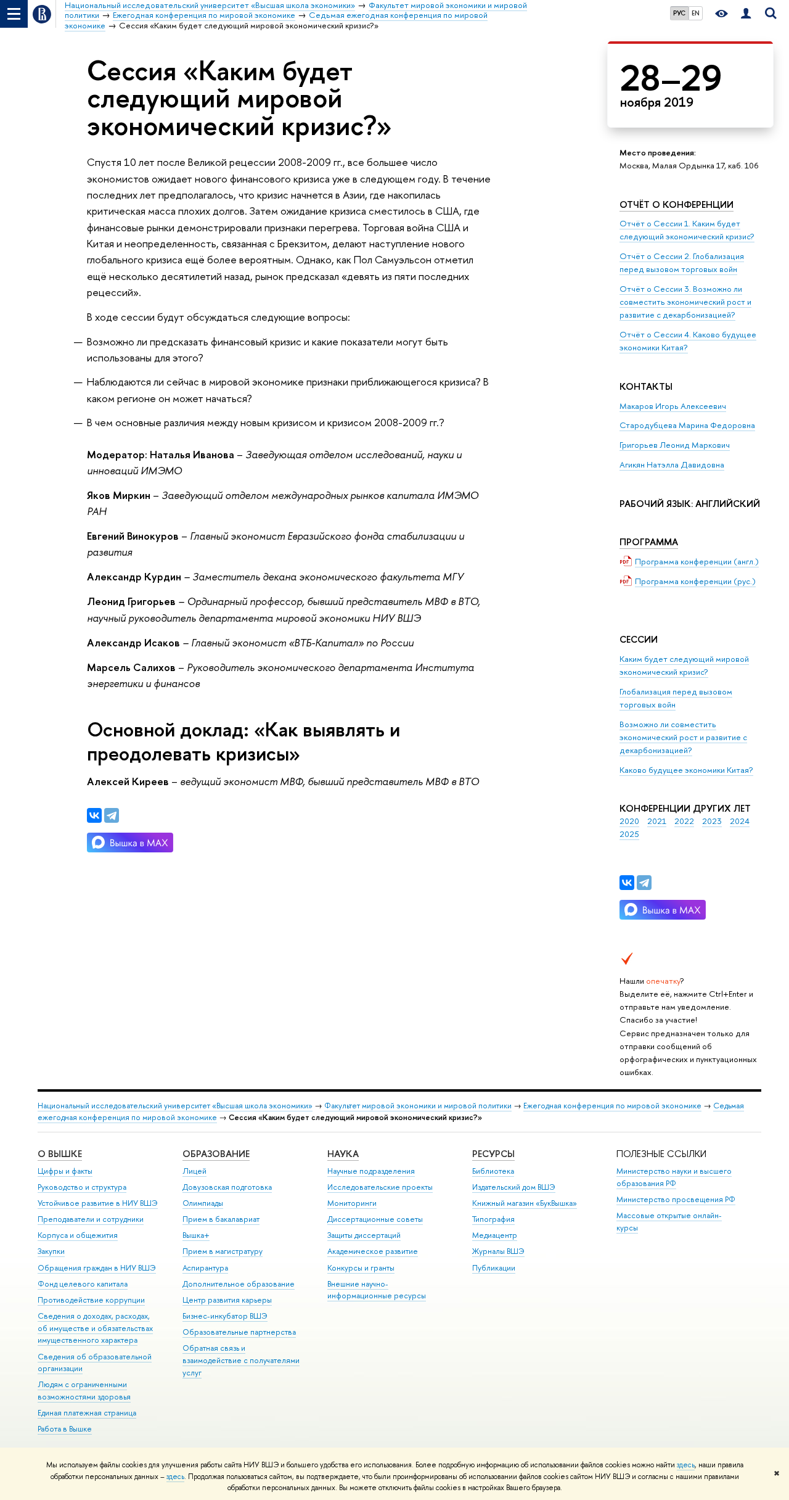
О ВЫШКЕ (60, 1153)
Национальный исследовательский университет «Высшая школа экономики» (175, 1105)
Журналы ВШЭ (498, 1251)
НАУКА (343, 1153)
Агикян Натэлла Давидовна (671, 464)
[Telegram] (644, 882)
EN (696, 13)
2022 (684, 820)
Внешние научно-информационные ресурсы (376, 1290)
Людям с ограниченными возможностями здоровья (84, 1390)
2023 (712, 820)
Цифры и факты (65, 1171)
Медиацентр (494, 1235)
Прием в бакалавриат (221, 1219)
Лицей (194, 1171)
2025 (629, 833)
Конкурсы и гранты (360, 1268)
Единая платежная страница (87, 1412)
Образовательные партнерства (239, 1332)
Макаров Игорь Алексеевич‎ (672, 405)
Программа (648, 541)
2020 (629, 820)
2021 (656, 820)
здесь (686, 1465)
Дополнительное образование (238, 1284)
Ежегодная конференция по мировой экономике (612, 1105)
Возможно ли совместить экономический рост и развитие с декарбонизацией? (683, 737)
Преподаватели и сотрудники (91, 1219)
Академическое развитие (372, 1251)
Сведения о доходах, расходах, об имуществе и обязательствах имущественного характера (95, 1328)
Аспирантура (205, 1268)
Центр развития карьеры (227, 1300)
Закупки (51, 1251)
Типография (493, 1219)
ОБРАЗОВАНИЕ (216, 1153)
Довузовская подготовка (227, 1187)
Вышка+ (196, 1235)
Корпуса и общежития (78, 1235)
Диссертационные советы (375, 1219)
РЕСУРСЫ (493, 1153)
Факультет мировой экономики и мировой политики (418, 1105)
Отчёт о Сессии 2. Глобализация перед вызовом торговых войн (681, 262)
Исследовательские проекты (380, 1187)
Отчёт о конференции (676, 204)
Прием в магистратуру (222, 1251)
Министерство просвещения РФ (675, 1199)
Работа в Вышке (65, 1429)
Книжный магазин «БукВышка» (524, 1203)
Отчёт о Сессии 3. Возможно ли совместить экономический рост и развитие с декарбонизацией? (685, 301)
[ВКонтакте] (626, 882)
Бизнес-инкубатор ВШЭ (225, 1316)
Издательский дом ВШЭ (513, 1187)
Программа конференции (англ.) (697, 561)
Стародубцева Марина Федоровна (687, 425)
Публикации (493, 1268)
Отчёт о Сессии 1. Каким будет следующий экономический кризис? (686, 230)
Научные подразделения (371, 1171)
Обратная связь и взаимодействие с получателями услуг (241, 1360)
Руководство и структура (82, 1187)
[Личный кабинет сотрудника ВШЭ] (746, 14)
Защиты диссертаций (364, 1235)
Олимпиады (202, 1203)
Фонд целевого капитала (83, 1284)
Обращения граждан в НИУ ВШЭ (97, 1268)
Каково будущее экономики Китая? (686, 769)
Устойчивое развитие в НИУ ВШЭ (98, 1203)
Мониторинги (352, 1203)
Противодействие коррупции (91, 1300)
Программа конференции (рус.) (695, 581)
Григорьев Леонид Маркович (674, 444)
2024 (740, 820)
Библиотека (493, 1171)
